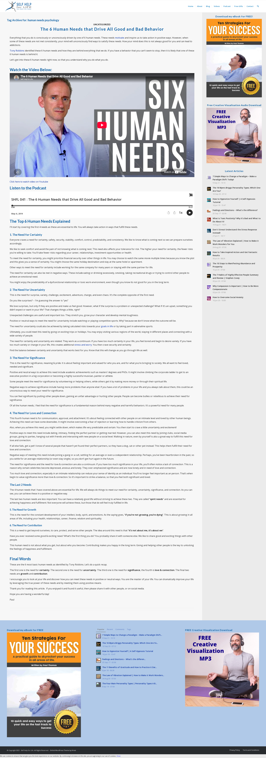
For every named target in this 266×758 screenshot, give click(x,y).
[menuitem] (190, 6)
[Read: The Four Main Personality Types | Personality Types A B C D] (98, 684)
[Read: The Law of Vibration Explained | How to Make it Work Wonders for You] (208, 241)
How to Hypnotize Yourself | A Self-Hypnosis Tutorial (127, 651)
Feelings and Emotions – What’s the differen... (123, 659)
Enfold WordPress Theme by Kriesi (63, 750)
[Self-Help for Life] (18, 6)
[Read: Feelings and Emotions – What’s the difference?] (208, 211)
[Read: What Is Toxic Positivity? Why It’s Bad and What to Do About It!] (208, 219)
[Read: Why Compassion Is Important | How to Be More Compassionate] (208, 287)
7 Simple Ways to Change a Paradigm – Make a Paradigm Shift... (132, 635)
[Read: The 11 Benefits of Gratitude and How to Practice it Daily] (98, 668)
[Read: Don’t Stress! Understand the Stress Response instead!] (208, 230)
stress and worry (83, 344)
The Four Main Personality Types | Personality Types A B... (129, 683)
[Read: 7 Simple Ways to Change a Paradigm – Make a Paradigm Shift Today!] (208, 177)
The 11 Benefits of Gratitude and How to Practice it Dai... (129, 667)
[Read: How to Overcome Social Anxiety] (208, 298)
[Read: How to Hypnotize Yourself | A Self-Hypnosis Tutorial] (208, 200)
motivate (119, 37)
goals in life (107, 326)
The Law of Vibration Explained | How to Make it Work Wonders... (133, 675)
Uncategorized (102, 24)
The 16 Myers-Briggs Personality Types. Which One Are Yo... (130, 643)
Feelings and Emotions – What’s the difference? (235, 210)
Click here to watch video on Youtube (29, 181)
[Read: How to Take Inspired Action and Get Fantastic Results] (208, 253)
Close (119, 756)
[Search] (258, 6)
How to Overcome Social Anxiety (228, 297)
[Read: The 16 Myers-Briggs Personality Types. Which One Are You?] (208, 188)
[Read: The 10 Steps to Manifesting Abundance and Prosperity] (208, 264)
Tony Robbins (17, 50)
